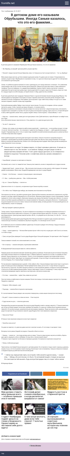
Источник (66, 367)
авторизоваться (35, 439)
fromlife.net (8, 3)
